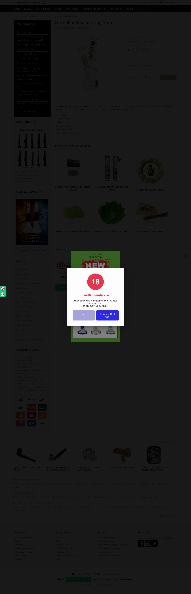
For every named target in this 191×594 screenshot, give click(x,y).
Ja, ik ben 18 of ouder (107, 315)
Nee (84, 314)
